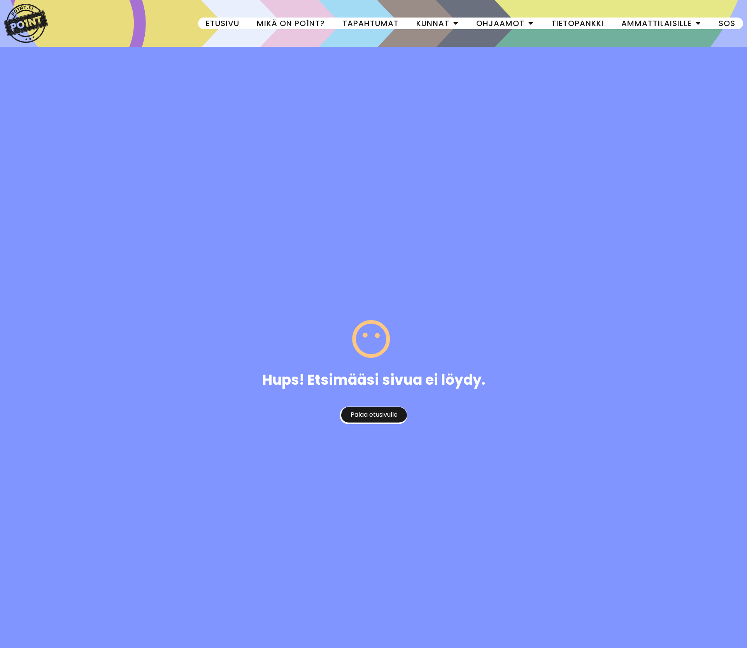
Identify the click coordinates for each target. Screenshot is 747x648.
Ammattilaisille (656, 23)
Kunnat (432, 23)
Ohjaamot (500, 23)
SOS (727, 23)
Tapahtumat (370, 23)
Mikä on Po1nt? (291, 23)
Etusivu (222, 23)
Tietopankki (577, 23)
